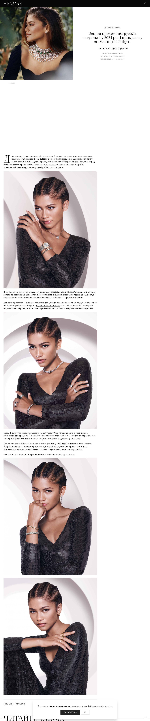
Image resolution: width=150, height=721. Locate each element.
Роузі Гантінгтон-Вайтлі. (48, 310)
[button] (146, 717)
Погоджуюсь (70, 712)
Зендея (8, 708)
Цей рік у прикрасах (13, 307)
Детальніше (106, 706)
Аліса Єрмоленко (115, 53)
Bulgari (20, 708)
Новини (109, 27)
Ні (85, 712)
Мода (117, 27)
